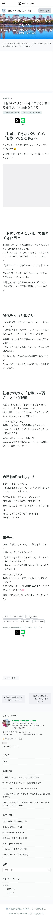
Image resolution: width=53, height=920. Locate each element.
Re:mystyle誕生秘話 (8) (12, 843)
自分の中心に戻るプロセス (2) (14, 821)
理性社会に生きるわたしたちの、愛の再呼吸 (20, 777)
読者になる (44, 10)
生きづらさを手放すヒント (31, 112)
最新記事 (7, 771)
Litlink (4, 761)
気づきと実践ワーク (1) (12, 827)
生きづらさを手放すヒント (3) (14, 838)
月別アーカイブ (11, 878)
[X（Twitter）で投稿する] (17, 120)
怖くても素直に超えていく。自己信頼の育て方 (21, 783)
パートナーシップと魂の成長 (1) (15, 855)
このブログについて (10, 746)
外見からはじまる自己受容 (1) (14, 849)
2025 (7, 885)
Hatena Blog (24, 914)
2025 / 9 (10, 893)
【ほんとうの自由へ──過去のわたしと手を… (40, 698)
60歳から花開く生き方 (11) (13, 832)
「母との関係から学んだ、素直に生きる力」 (13, 698)
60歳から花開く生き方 (11, 112)
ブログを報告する (37, 914)
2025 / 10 (11, 889)
